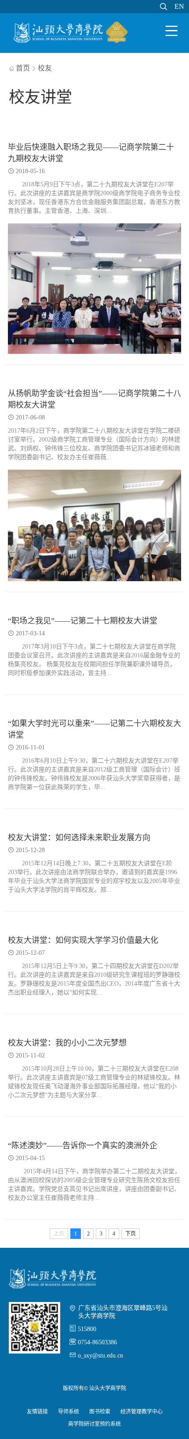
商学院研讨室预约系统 (94, 1424)
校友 (45, 68)
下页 (130, 1234)
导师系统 (68, 1412)
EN (179, 6)
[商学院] (70, 34)
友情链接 (37, 1412)
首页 (19, 68)
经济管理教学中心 (141, 1412)
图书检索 (99, 1412)
